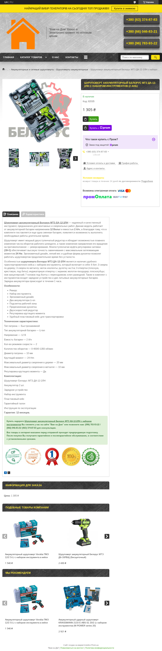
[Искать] (155, 57)
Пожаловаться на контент (72, 648)
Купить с (94, 128)
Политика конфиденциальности (99, 648)
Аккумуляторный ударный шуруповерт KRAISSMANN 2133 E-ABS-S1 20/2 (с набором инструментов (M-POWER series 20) (83, 622)
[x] (9, 473)
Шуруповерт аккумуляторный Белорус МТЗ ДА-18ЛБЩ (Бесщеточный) (81, 556)
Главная (8, 57)
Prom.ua (95, 645)
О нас (55, 57)
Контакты (71, 57)
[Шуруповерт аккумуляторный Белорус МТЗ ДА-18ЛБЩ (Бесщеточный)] (82, 534)
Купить (93, 119)
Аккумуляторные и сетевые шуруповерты (32, 69)
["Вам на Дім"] (23, 32)
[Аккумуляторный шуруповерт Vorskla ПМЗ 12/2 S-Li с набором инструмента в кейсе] (29, 534)
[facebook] (5, 473)
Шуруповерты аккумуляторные (72, 69)
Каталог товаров (31, 57)
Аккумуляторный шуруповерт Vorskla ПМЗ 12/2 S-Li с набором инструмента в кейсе (27, 556)
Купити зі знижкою (124, 8)
